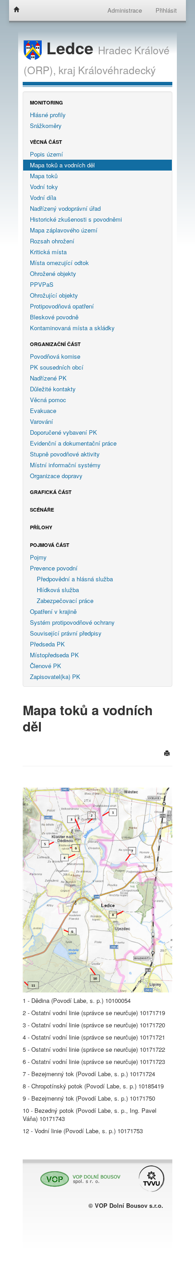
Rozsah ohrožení (52, 241)
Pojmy (38, 557)
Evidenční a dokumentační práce (73, 443)
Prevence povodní (54, 568)
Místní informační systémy (65, 465)
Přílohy (41, 527)
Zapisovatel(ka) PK (55, 676)
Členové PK (45, 665)
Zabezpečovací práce (65, 600)
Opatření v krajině (53, 611)
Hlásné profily (48, 114)
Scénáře (42, 509)
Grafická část (51, 492)
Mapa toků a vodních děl (62, 165)
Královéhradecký (117, 69)
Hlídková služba (58, 589)
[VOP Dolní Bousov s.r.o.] (78, 1175)
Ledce (70, 47)
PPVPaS (42, 284)
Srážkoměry (46, 125)
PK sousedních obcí (56, 367)
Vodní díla (43, 197)
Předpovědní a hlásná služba (75, 579)
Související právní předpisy (66, 633)
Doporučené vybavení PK (63, 432)
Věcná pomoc (48, 399)
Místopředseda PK (54, 655)
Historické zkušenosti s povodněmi (76, 219)
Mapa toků (44, 175)
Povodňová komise (55, 356)
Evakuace (43, 410)
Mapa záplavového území (64, 230)
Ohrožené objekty (53, 273)
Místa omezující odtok (59, 262)
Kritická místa (48, 251)
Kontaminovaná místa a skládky (72, 327)
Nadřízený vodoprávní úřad (65, 208)
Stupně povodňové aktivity (65, 454)
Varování (41, 421)
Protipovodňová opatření (62, 306)
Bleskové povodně (54, 317)
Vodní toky (44, 186)
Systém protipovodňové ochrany (72, 622)
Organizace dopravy (56, 475)
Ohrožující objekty (54, 295)
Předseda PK (47, 644)
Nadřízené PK (48, 378)
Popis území (46, 154)
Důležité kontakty (53, 389)
